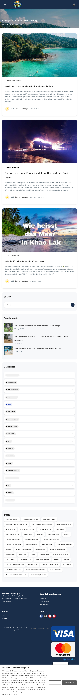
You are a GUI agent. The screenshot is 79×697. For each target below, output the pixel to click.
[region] (39, 681)
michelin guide (40, 549)
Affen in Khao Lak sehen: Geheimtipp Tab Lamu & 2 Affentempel (37, 326)
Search (7, 296)
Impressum (33, 628)
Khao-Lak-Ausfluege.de (50, 594)
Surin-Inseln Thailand (42, 560)
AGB (48, 628)
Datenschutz (41, 628)
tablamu (56, 560)
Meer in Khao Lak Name (64, 544)
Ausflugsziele (44, 601)
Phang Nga (10, 456)
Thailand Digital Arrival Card (15, 565)
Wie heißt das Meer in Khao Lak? (24, 261)
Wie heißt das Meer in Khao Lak (16, 575)
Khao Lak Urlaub (47, 544)
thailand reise (32, 565)
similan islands (10, 560)
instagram (40, 534)
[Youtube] (50, 616)
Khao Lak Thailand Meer (13, 544)
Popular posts (11, 318)
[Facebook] (41, 616)
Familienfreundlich (13, 389)
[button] (74, 4)
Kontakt (4, 619)
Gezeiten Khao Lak (45, 529)
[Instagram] (45, 616)
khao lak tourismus (31, 544)
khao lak (66, 534)
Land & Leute (11, 433)
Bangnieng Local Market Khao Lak (16, 524)
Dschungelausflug (13, 375)
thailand (66, 560)
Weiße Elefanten (55, 570)
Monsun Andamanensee (57, 549)
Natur (9, 441)
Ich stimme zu (69, 682)
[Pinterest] (54, 616)
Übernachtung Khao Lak (38, 575)
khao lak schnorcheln (31, 539)
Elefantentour (12, 382)
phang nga (22, 554)
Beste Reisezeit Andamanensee (42, 524)
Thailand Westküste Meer (50, 565)
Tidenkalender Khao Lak (13, 570)
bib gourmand (10, 529)
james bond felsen (53, 534)
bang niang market (49, 519)
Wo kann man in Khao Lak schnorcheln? (29, 86)
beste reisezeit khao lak (63, 524)
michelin (8, 549)
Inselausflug (11, 411)
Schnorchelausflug (16, 24)
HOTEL (9, 404)
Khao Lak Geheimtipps (13, 539)
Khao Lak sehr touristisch (51, 539)
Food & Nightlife (12, 397)
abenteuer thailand (12, 519)
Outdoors (10, 448)
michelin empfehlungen (23, 549)
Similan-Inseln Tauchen (60, 554)
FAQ (3, 616)
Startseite (5, 24)
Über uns (43, 598)
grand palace (60, 529)
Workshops (11, 500)
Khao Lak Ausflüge (19, 109)
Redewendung (44, 554)
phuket (33, 554)
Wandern (10, 492)
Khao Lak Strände (13, 167)
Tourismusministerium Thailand (35, 570)
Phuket (9, 463)
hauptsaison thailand (12, 534)
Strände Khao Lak (25, 560)
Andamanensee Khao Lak (31, 519)
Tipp (25, 24)
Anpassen (55, 682)
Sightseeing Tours (12, 478)
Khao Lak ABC (44, 604)
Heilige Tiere (28, 534)
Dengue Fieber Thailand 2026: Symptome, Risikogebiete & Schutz (37, 348)
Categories (9, 366)
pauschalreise (10, 554)
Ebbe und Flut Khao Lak (26, 529)
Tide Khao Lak (67, 565)
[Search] (73, 305)
